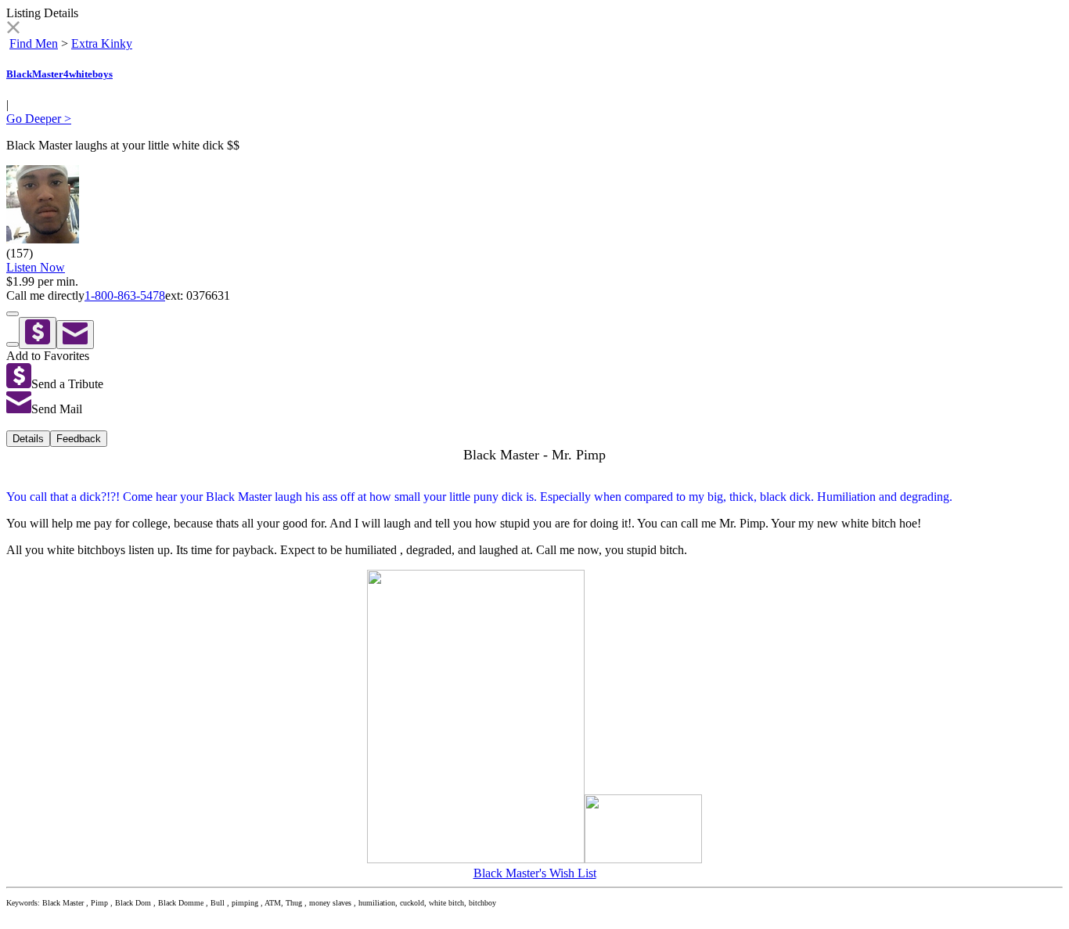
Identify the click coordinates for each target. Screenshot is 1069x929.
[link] (13, 29)
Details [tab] (28, 439)
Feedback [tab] (78, 439)
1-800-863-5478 (125, 295)
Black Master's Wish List (534, 873)
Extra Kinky (101, 43)
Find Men (33, 43)
